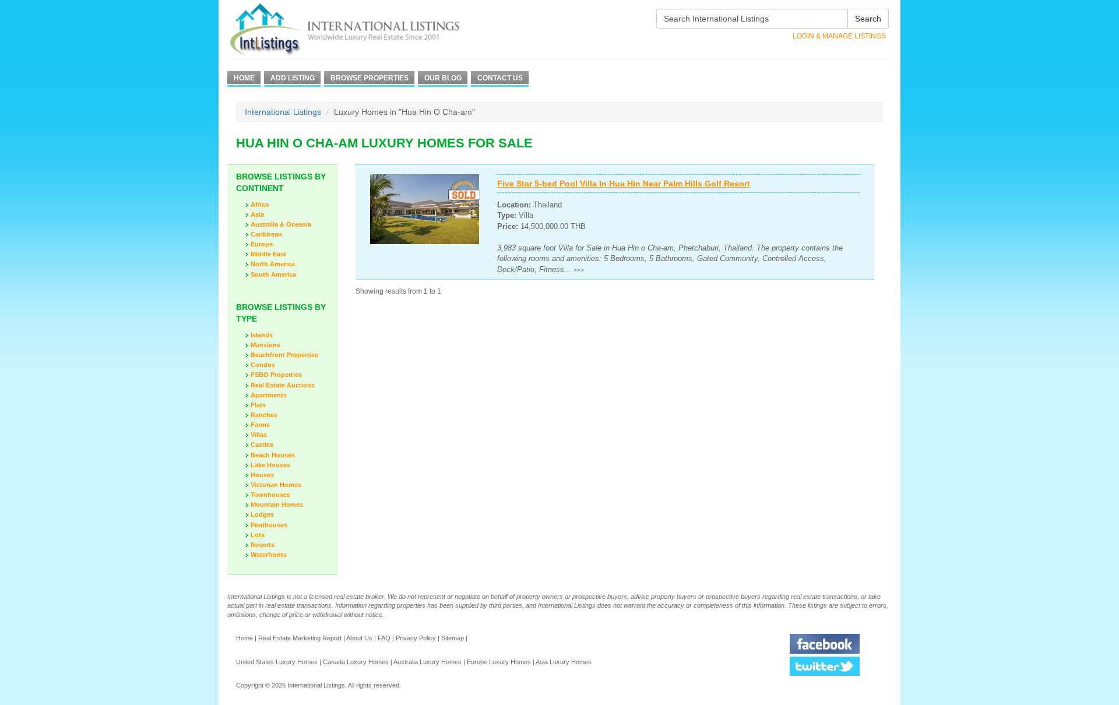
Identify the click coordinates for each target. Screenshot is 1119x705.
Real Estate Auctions (283, 385)
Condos (263, 364)
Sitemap (452, 637)
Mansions (265, 344)
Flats (258, 404)
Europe (262, 244)
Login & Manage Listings (839, 36)
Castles (262, 444)
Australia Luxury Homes (427, 661)
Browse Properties (369, 78)
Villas (259, 434)
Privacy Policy (416, 637)
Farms (260, 424)
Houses (262, 474)
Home (244, 78)
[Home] (365, 29)
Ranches (264, 414)
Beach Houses (273, 455)
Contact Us (500, 78)
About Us (359, 637)
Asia (257, 214)
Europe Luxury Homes (499, 661)
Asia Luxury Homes (564, 661)
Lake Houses (270, 464)
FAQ (384, 637)
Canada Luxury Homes (356, 661)
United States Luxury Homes (277, 661)
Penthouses (269, 524)
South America (273, 274)
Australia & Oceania (281, 224)
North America (273, 263)
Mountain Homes (277, 504)
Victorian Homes (276, 484)
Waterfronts (269, 554)
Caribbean (266, 234)
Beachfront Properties (284, 354)
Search (868, 18)
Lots (258, 534)
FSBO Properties (276, 374)
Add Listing (292, 78)
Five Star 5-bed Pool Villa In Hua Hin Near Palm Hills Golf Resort (623, 183)
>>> (578, 270)
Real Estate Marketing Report (300, 637)
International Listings (283, 112)
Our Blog (443, 78)
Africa (260, 204)
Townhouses (270, 494)
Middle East (268, 254)
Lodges (262, 514)
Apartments (269, 395)
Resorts (263, 544)
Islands (262, 335)
